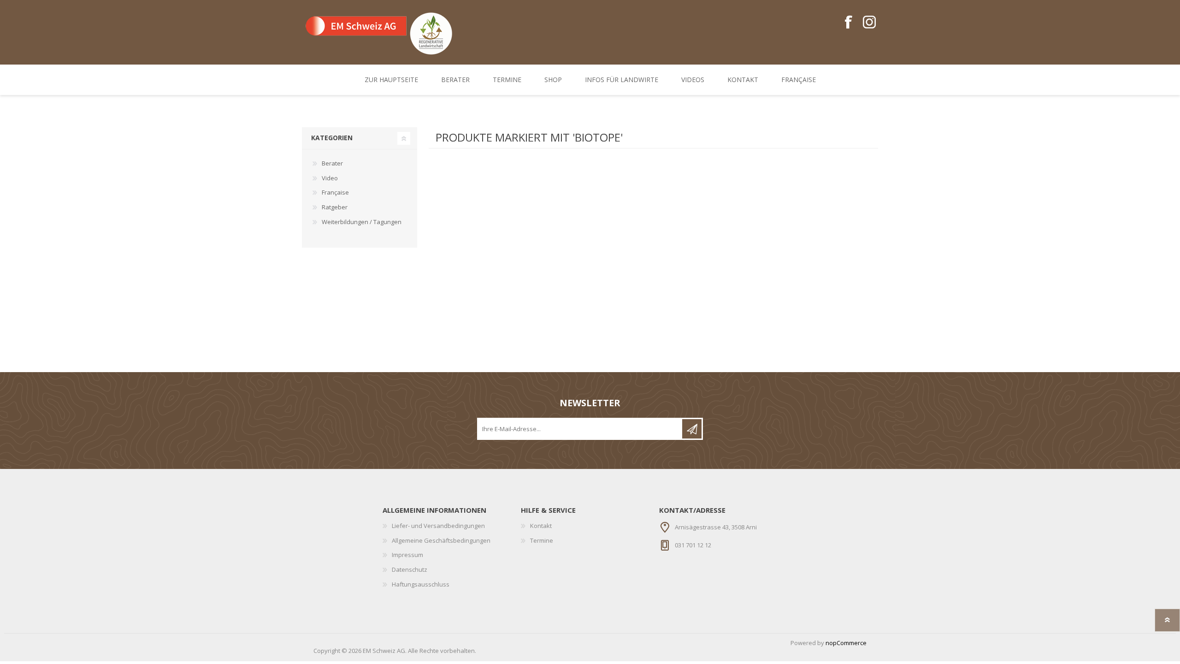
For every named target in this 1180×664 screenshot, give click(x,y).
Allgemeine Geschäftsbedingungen (441, 540)
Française (335, 192)
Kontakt (541, 526)
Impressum (407, 555)
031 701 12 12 (693, 545)
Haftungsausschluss (420, 584)
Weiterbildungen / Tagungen (361, 222)
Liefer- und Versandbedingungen (438, 526)
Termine (541, 540)
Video (330, 178)
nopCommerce (846, 643)
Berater (332, 163)
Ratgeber (335, 207)
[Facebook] (848, 22)
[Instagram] (869, 22)
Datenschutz (409, 569)
